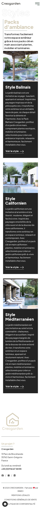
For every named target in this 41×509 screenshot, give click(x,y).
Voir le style (12, 151)
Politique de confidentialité (20, 504)
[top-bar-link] (2, 475)
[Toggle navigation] (37, 3)
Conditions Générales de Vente (20, 499)
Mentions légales (20, 495)
